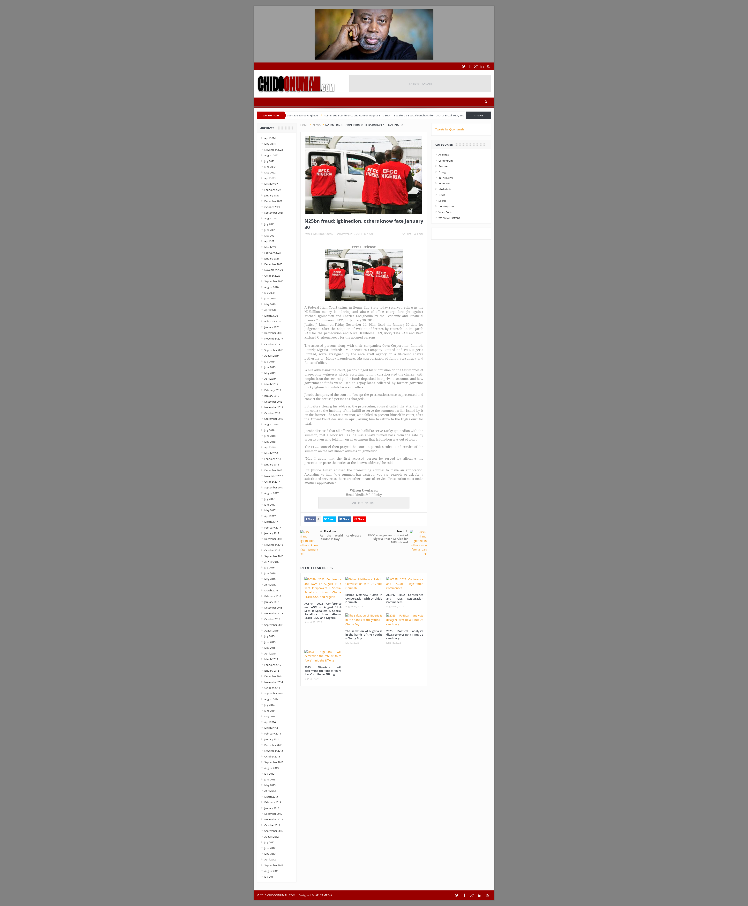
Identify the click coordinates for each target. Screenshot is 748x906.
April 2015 (270, 653)
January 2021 (271, 258)
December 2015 (273, 607)
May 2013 (269, 785)
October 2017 (272, 481)
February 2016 (272, 596)
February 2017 (272, 527)
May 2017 (269, 510)
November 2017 (273, 476)
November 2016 (273, 544)
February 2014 (272, 733)
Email (420, 233)
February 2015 (272, 665)
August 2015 (271, 630)
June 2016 (269, 573)
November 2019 (273, 338)
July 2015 (269, 636)
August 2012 (271, 836)
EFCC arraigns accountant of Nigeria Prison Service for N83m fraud (388, 538)
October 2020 (272, 275)
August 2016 (271, 562)
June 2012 (269, 848)
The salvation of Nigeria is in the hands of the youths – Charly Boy (363, 634)
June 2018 (269, 436)
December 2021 (273, 201)
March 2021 (271, 247)
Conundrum (445, 160)
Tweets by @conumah (449, 129)
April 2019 (270, 378)
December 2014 (273, 676)
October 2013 (272, 756)
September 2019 (273, 350)
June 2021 (269, 230)
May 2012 (269, 854)
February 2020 (272, 321)
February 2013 (272, 802)
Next (400, 531)
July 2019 (269, 361)
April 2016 (270, 585)
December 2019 (273, 333)
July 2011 (269, 876)
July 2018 (269, 430)
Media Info (444, 189)
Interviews (444, 183)
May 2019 (269, 373)
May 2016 (269, 579)
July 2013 (269, 773)
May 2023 (269, 144)
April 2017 (270, 516)
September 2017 (273, 487)
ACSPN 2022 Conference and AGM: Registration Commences (404, 598)
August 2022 (271, 155)
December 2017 (273, 470)
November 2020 (273, 270)
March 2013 (271, 796)
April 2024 (270, 138)
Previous (330, 531)
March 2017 (271, 521)
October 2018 (272, 413)
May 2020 (269, 304)
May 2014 (269, 716)
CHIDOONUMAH (325, 233)
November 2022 (273, 149)
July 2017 (269, 499)
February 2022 (272, 190)
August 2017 (271, 493)
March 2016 (271, 590)
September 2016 (273, 556)
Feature (442, 166)
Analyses (443, 155)
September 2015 (273, 625)
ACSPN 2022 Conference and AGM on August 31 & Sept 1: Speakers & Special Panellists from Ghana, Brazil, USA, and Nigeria (342, 115)
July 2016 (269, 567)
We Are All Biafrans (449, 218)
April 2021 (270, 241)
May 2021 (269, 235)
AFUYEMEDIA (323, 895)
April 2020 (270, 310)
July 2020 (269, 293)
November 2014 (273, 682)
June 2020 (269, 298)
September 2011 (273, 865)
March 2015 (271, 659)
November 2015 (273, 613)
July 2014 (269, 705)
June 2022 (269, 167)
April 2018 (270, 447)
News (370, 233)
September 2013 (273, 762)
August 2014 (271, 699)
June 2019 (269, 367)
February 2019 (272, 390)
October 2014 (272, 688)
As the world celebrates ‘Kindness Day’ (340, 537)
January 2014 (271, 739)
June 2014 (269, 710)
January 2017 (271, 533)
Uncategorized (446, 206)
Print (408, 233)
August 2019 (271, 355)
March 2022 (271, 184)
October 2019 (272, 344)
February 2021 (272, 252)
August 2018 (271, 424)
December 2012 (273, 813)
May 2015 (269, 647)
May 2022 (269, 172)
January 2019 (271, 396)
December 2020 (273, 264)
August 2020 (271, 287)
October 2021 (272, 207)
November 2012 (273, 819)
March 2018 (271, 453)
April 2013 (270, 791)
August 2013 (271, 768)
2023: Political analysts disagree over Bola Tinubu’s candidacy (404, 634)
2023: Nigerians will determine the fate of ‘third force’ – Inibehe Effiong (322, 670)
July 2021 (269, 224)
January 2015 (271, 670)
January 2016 (271, 602)
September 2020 (273, 281)
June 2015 (269, 642)
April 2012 (270, 859)
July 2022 (269, 161)
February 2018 (272, 459)
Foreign (442, 172)
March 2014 (271, 728)
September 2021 (273, 212)
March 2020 (271, 316)
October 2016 (272, 550)
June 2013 (269, 779)
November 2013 (273, 750)
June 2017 (269, 504)
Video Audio (445, 212)
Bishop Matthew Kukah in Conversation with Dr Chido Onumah (461, 115)
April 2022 (270, 178)
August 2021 (271, 218)
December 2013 (273, 745)
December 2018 (273, 401)
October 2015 (272, 619)
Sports (442, 200)
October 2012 (272, 825)
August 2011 (271, 871)
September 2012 (273, 831)
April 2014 (270, 722)
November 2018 (273, 407)
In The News (445, 177)
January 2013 (271, 808)
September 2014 (273, 693)
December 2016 (273, 539)
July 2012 (269, 842)
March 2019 (271, 384)
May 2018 (269, 441)
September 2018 (273, 418)
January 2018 (271, 464)
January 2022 (271, 195)
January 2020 (271, 327)
